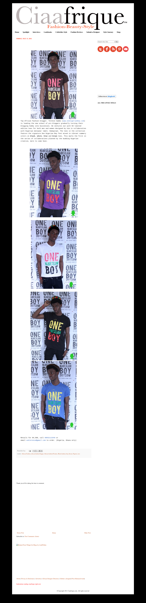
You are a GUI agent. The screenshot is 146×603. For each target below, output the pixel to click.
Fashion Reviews (77, 32)
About (18, 579)
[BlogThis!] (36, 451)
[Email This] (33, 451)
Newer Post (20, 533)
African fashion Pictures (50, 454)
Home (17, 32)
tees (79, 454)
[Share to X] (38, 451)
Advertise (38, 579)
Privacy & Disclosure (28, 579)
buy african (69, 454)
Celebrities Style (61, 32)
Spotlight (26, 32)
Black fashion (62, 454)
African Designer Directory (50, 579)
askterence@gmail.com (36, 440)
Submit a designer (65, 579)
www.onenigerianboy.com (73, 121)
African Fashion (26, 454)
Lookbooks (48, 32)
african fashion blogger (37, 454)
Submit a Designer (93, 32)
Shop (118, 32)
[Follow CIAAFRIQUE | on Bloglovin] (107, 97)
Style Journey (108, 32)
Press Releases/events (78, 579)
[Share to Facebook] (40, 451)
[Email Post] (29, 451)
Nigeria (75, 454)
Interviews (36, 32)
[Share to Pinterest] (42, 451)
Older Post (87, 533)
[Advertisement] (55, 465)
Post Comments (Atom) (32, 536)
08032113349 (50, 438)
